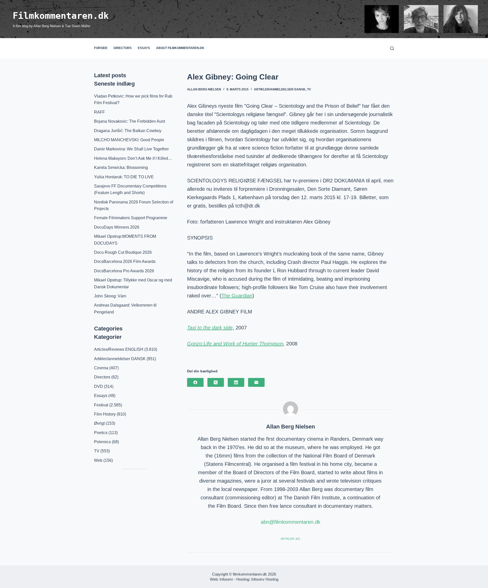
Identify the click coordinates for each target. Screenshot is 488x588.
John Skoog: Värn (110, 296)
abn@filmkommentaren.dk (290, 522)
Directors (123, 48)
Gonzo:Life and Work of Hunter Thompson (235, 343)
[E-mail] (256, 382)
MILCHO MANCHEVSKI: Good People (129, 140)
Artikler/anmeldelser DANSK (280, 89)
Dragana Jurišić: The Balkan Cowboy (127, 131)
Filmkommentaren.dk (61, 16)
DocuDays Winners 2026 (116, 227)
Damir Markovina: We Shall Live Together (131, 149)
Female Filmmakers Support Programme (130, 218)
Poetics (101, 433)
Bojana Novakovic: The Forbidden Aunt (129, 121)
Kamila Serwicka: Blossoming (121, 167)
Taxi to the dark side (210, 327)
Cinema (101, 368)
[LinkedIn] (236, 382)
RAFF (99, 112)
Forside (101, 48)
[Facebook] (195, 382)
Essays (144, 48)
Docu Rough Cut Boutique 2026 (123, 252)
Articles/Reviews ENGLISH (118, 349)
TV (309, 89)
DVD (98, 386)
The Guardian (236, 295)
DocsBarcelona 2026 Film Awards (125, 261)
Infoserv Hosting (264, 579)
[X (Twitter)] (215, 382)
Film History (105, 414)
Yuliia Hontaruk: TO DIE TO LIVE (124, 177)
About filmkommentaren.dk (180, 48)
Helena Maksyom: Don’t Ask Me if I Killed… (133, 158)
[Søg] (392, 48)
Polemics (102, 442)
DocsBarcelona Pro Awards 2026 (124, 271)
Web (98, 460)
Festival (101, 405)
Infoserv (226, 579)
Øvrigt (99, 423)
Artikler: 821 (290, 538)
